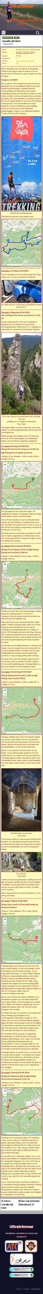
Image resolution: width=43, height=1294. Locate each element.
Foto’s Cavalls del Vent (7, 1204)
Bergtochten (8, 38)
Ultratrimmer (21, 6)
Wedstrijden (36, 1289)
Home (19, 1289)
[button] (37, 32)
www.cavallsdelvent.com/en (25, 61)
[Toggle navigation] (4, 32)
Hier (17, 63)
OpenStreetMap (35, 265)
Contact (26, 1289)
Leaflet (25, 265)
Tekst (16, 38)
